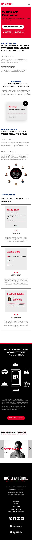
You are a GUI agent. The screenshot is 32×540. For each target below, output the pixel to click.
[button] (28, 3)
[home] (7, 3)
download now (16, 418)
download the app (13, 27)
